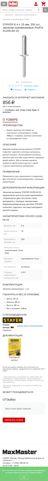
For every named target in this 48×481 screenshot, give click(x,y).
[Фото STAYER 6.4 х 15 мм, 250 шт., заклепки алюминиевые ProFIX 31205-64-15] (24, 56)
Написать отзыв (31, 86)
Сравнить (31, 89)
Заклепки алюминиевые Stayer (16, 19)
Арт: (18, 82)
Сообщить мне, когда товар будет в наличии (21, 111)
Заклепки (9, 15)
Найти (45, 9)
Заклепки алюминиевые (25, 15)
